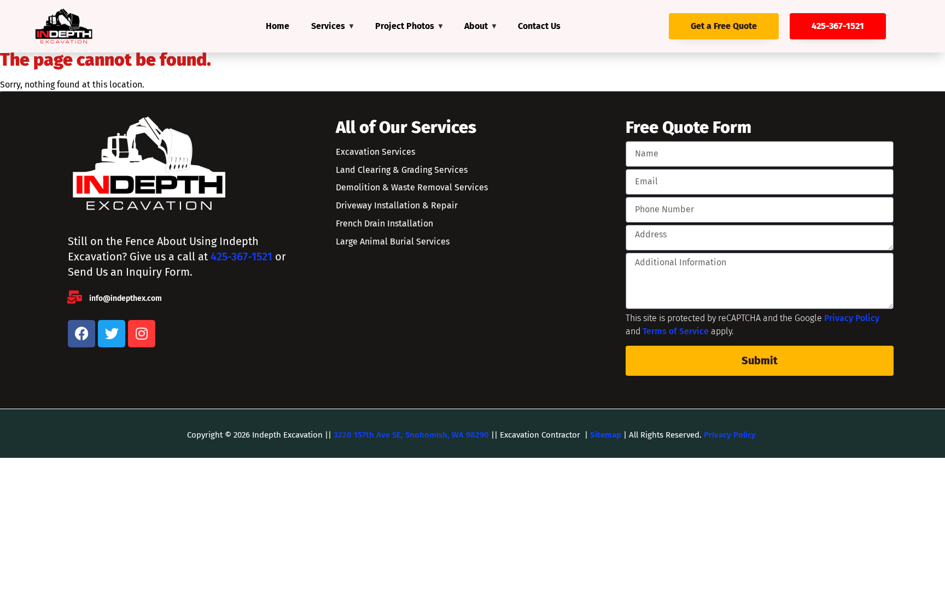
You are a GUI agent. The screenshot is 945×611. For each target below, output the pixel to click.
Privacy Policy (851, 318)
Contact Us (539, 26)
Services (328, 26)
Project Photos (404, 26)
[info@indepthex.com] (74, 297)
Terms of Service (676, 331)
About (476, 26)
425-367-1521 (241, 256)
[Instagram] (141, 333)
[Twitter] (111, 333)
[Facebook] (81, 333)
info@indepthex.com (125, 298)
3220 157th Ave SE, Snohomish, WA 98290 (411, 435)
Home (277, 26)
